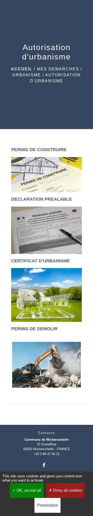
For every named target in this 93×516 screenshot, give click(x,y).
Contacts (46, 433)
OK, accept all (28, 490)
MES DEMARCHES (58, 69)
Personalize (47, 505)
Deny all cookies (67, 490)
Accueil (21, 69)
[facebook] (46, 465)
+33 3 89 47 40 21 (46, 454)
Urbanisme (26, 75)
